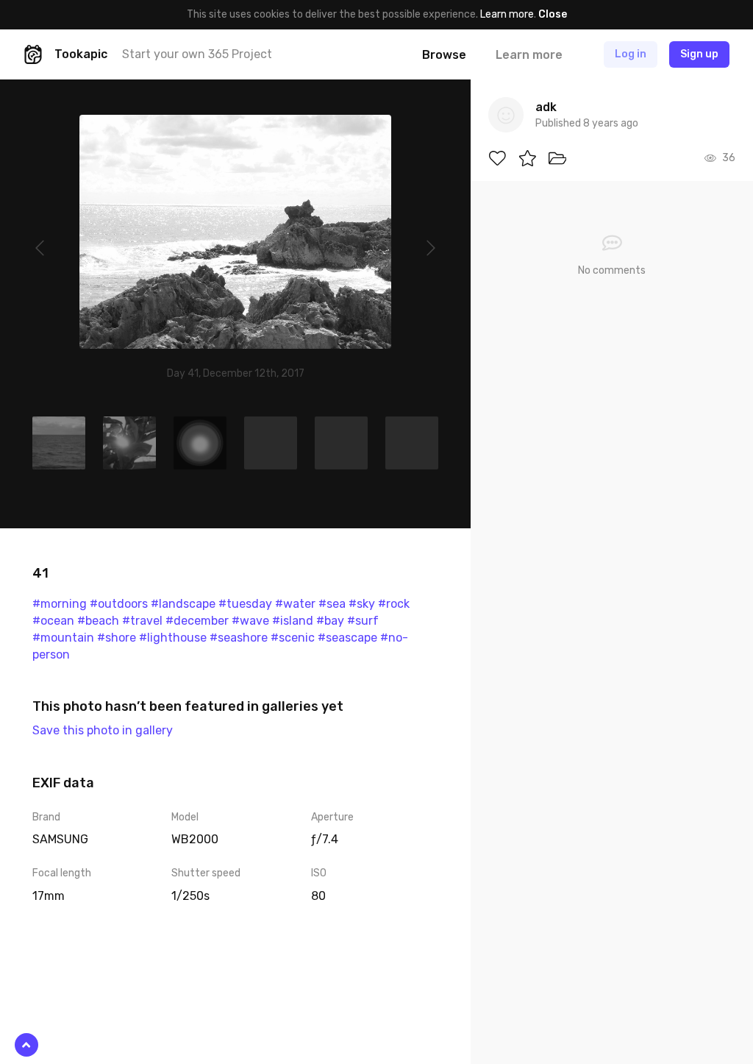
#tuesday (245, 604)
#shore (116, 638)
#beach (98, 621)
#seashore (239, 638)
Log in (630, 54)
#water (295, 604)
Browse (444, 55)
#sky (362, 604)
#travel (142, 621)
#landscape (183, 604)
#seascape (347, 638)
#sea (332, 604)
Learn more (507, 14)
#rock (394, 604)
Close (552, 14)
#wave (250, 621)
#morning (59, 604)
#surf (363, 621)
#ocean (53, 621)
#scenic (293, 638)
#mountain (63, 638)
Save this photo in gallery (102, 730)
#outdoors (119, 604)
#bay (330, 621)
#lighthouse (173, 638)
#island (292, 621)
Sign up (699, 54)
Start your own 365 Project (197, 54)
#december (197, 621)
